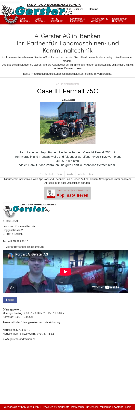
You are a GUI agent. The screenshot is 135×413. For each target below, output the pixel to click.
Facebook (49, 174)
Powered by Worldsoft (56, 407)
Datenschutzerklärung (98, 407)
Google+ (70, 174)
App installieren (72, 193)
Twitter (60, 174)
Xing (91, 174)
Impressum (77, 407)
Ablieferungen (67, 84)
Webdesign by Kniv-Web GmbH (22, 407)
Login (128, 407)
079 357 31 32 (45, 333)
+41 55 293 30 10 (18, 241)
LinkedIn (81, 174)
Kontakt (118, 407)
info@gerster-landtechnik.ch (27, 246)
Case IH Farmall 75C (67, 91)
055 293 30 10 (21, 329)
